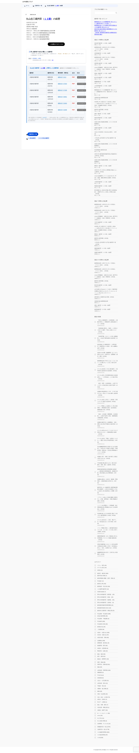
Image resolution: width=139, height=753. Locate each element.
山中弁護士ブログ (27, 1)
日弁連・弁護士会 (101, 634)
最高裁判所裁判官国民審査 (104, 605)
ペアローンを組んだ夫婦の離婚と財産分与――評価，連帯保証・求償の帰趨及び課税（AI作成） (107, 499)
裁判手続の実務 (101, 575)
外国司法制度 (100, 591)
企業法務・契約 (101, 683)
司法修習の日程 (101, 624)
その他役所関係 (101, 734)
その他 (99, 737)
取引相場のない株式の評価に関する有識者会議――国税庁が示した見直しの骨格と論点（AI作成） (105, 191)
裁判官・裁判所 (101, 573)
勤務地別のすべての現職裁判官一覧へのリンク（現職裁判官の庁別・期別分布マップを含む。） (105, 91)
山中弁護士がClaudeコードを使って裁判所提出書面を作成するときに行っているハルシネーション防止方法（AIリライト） (105, 291)
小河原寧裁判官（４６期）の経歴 (102, 85)
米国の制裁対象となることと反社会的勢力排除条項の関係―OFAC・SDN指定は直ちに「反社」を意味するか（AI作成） (107, 546)
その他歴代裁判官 (101, 589)
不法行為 (99, 675)
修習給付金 (100, 626)
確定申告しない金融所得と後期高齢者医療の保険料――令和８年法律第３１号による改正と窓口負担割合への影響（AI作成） (107, 490)
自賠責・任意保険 (101, 648)
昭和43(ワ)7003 (62, 83)
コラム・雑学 (100, 565)
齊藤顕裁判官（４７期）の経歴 (102, 81)
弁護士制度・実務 (101, 637)
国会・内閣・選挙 (101, 704)
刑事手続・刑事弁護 (102, 664)
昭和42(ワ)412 (62, 77)
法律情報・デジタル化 (103, 723)
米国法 (99, 570)
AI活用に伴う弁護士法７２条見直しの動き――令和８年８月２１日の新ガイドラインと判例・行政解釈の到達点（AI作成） (105, 103)
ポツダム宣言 (100, 567)
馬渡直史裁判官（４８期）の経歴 (102, 186)
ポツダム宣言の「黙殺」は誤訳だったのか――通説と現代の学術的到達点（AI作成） (107, 440)
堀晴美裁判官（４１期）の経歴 (102, 248)
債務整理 (99, 672)
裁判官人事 (100, 583)
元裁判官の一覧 (33, 134)
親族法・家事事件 (101, 659)
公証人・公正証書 (101, 680)
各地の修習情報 (101, 616)
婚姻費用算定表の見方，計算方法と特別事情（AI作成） (107, 553)
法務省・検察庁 (101, 710)
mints (98, 715)
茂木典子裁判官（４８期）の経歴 (102, 43)
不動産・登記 (100, 686)
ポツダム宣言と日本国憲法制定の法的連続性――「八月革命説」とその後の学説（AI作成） (107, 377)
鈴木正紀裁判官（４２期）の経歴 (102, 77)
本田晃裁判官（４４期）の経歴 (102, 53)
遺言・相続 (100, 656)
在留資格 (99, 677)
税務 (98, 691)
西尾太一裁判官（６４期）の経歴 (102, 165)
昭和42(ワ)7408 (62, 90)
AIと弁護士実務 (101, 720)
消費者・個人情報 (101, 688)
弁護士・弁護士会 (101, 632)
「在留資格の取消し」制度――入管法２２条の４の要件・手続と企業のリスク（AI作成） (107, 330)
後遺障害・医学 (101, 645)
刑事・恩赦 (100, 662)
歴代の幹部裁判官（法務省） (104, 602)
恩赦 (98, 667)
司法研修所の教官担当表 (100, 150)
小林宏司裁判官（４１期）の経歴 (102, 181)
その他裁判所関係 (101, 732)
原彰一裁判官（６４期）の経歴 (102, 113)
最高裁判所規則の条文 (103, 608)
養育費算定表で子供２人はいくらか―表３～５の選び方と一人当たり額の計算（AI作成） (107, 362)
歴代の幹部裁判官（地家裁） (104, 599)
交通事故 (99, 640)
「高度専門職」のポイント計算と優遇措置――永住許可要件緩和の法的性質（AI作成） (107, 338)
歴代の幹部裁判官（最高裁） (104, 594)
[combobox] (104, 12)
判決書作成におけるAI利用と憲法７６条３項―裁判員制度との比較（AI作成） (107, 514)
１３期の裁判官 (32, 138)
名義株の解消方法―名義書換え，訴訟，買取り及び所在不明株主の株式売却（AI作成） (107, 424)
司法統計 (99, 581)
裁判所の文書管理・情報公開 (104, 610)
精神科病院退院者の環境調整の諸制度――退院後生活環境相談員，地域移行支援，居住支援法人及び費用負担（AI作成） (107, 472)
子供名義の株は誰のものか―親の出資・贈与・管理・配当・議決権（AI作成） (107, 463)
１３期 (56, 5)
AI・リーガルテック (102, 713)
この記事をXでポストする (56, 44)
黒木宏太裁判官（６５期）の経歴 (102, 285)
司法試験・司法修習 (102, 613)
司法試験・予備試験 (102, 618)
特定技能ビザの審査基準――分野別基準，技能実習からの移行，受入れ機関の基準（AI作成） (107, 346)
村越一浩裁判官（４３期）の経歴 (102, 73)
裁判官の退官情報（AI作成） (101, 109)
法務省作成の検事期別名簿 (101, 97)
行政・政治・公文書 (102, 697)
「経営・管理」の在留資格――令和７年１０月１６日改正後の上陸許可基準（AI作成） (107, 385)
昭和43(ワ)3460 (62, 103)
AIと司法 (99, 718)
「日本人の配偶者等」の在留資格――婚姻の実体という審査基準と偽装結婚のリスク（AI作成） (107, 321)
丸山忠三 (45, 117)
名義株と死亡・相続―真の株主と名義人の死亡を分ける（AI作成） (107, 457)
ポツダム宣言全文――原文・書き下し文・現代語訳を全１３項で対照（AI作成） (106, 521)
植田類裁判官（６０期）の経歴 (102, 309)
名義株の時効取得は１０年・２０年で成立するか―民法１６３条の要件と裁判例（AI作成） (107, 393)
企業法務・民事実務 (102, 670)
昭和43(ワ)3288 (62, 110)
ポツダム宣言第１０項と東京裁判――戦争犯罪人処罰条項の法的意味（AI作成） (107, 369)
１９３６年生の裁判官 (43, 138)
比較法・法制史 (101, 699)
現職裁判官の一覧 (101, 726)
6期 (52, 60)
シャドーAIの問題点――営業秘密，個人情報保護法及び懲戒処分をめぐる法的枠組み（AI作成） (107, 507)
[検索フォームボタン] (116, 13)
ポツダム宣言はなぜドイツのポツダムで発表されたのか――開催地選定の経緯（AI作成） (107, 432)
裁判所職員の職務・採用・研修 (105, 578)
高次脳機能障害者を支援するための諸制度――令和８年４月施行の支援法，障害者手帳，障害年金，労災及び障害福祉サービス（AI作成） (107, 449)
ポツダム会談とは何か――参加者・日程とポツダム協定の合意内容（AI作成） (107, 400)
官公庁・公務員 (101, 702)
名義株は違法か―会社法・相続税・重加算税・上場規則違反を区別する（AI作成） (107, 481)
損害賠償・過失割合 (102, 643)
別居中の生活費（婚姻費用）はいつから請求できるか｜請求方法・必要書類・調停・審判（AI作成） (107, 354)
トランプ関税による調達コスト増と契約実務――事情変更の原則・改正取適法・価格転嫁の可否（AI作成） (107, 407)
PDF (73, 77)
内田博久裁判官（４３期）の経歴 (102, 63)
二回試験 (99, 629)
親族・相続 (100, 654)
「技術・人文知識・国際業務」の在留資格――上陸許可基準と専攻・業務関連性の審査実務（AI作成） (107, 415)
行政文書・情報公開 (102, 707)
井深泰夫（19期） (37, 58)
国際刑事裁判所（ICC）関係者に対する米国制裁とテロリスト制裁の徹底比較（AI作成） (107, 537)
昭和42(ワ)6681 (62, 96)
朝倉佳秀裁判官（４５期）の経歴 (102, 117)
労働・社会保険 (101, 694)
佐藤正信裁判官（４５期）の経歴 (102, 128)
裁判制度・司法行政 (102, 586)
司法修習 (99, 621)
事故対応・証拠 (101, 651)
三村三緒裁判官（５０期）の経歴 (102, 222)
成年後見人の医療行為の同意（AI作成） (104, 297)
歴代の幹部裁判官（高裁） (104, 597)
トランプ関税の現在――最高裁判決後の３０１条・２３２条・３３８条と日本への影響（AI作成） (107, 529)
